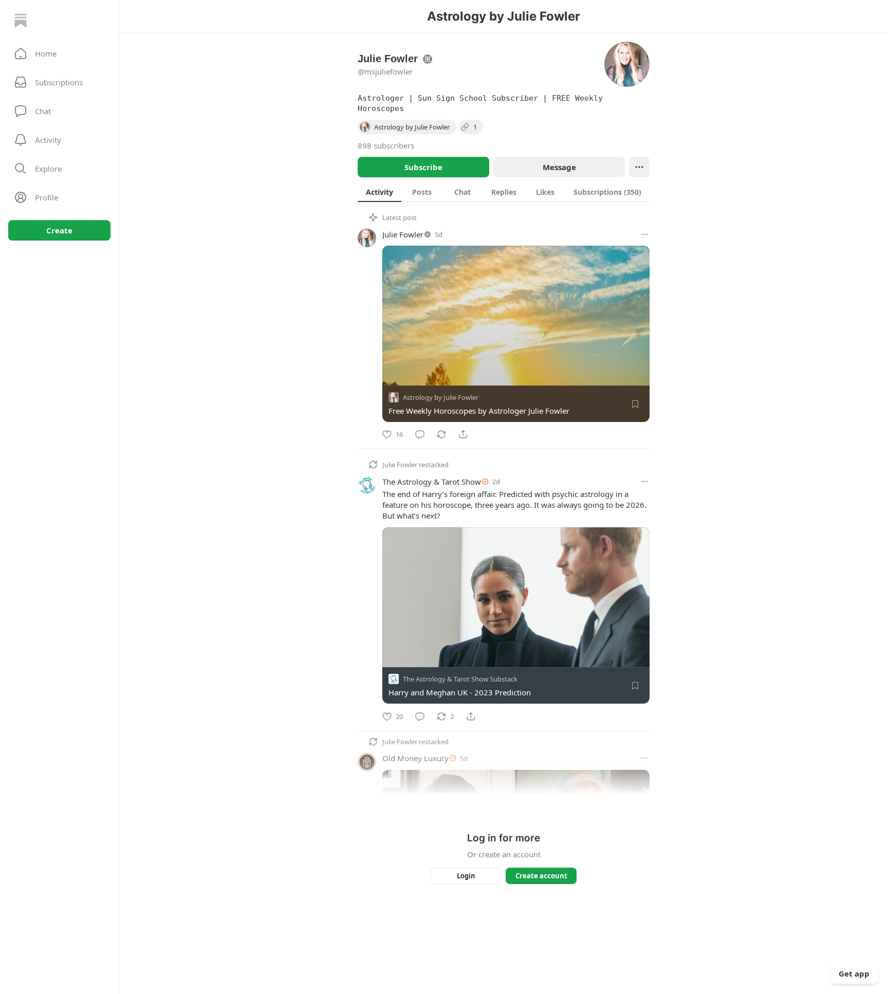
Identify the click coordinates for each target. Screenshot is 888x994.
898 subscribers (386, 145)
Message (559, 167)
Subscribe (423, 167)
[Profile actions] (639, 167)
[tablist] (504, 191)
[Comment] (420, 434)
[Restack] (441, 434)
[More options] (644, 234)
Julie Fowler (402, 234)
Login (466, 875)
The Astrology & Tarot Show (431, 481)
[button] (59, 53)
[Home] (20, 20)
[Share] (463, 434)
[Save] (635, 404)
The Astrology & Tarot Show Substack (460, 679)
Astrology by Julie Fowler (440, 397)
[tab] (379, 191)
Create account (541, 875)
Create (59, 230)
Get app (854, 973)
